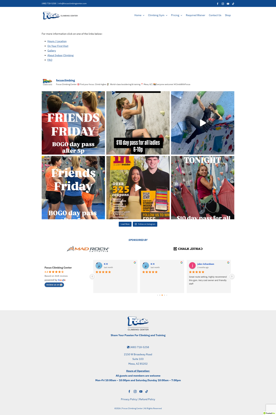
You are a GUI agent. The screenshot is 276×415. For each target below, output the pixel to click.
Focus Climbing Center (58, 267)
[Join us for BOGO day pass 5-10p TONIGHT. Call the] (73, 187)
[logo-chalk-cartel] (188, 246)
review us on (52, 284)
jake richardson (205, 263)
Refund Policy (147, 399)
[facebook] (129, 391)
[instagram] (135, 391)
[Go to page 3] (159, 295)
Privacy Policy (129, 399)
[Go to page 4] (162, 295)
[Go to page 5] (164, 295)
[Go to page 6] (166, 295)
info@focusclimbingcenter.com (72, 3)
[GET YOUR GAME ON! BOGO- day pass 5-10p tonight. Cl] (73, 123)
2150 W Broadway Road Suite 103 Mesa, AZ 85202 (138, 359)
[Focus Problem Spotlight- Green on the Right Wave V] (202, 123)
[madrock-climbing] (88, 246)
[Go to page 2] (157, 295)
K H (106, 263)
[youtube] (140, 391)
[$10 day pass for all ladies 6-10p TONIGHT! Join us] (202, 187)
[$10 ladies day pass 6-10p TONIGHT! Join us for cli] (138, 123)
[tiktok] (146, 391)
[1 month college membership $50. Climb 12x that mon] (138, 187)
